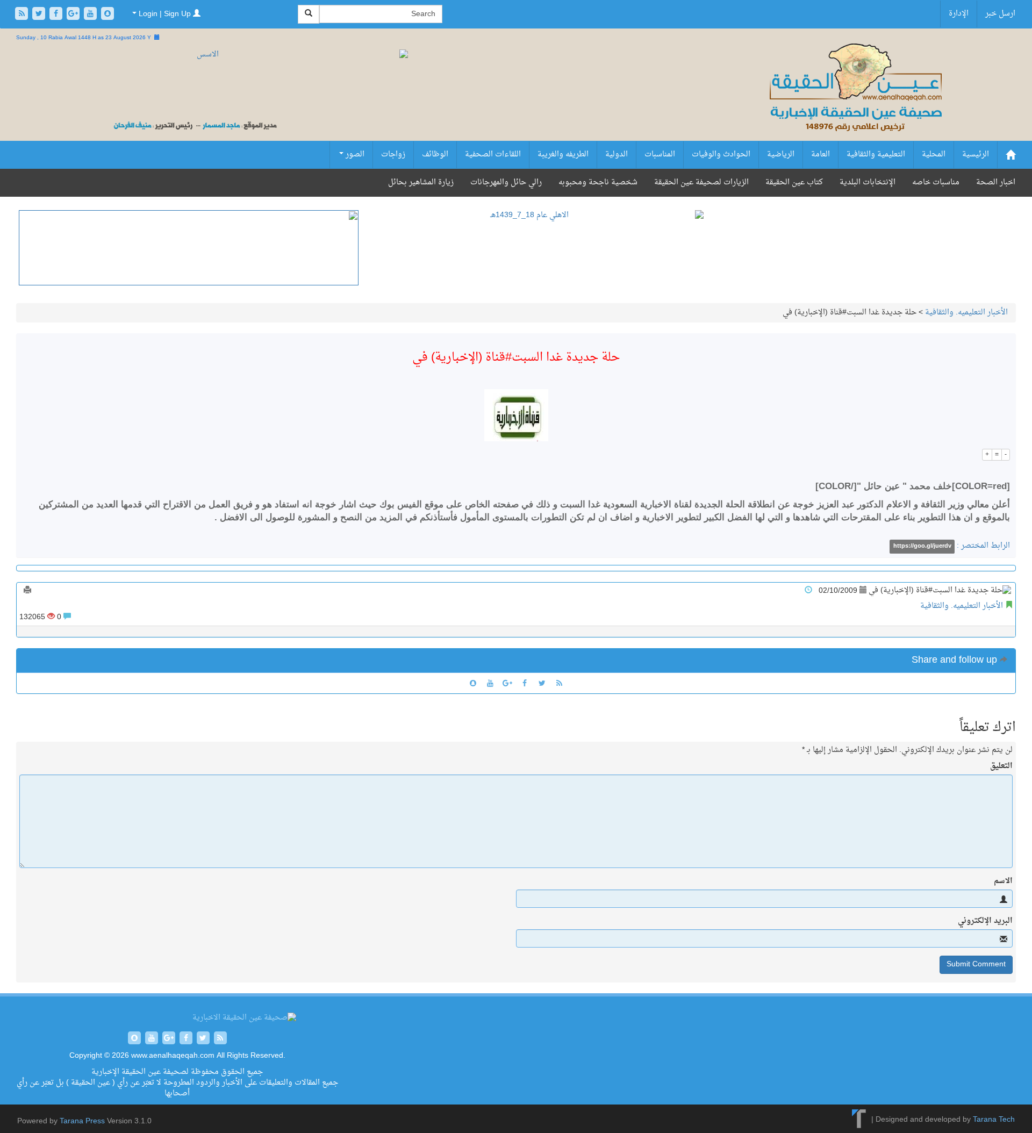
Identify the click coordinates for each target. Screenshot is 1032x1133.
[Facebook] (57, 15)
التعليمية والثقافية (876, 154)
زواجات (393, 154)
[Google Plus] (74, 15)
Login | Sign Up (165, 14)
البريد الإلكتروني (985, 921)
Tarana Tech (994, 1120)
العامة (820, 154)
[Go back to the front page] (854, 99)
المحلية (933, 154)
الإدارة (959, 13)
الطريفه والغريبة (563, 154)
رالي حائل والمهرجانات (506, 182)
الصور (353, 154)
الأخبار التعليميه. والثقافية (966, 312)
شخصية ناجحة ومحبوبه (597, 182)
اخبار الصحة (995, 182)
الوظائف (435, 154)
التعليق (1001, 766)
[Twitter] (39, 15)
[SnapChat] (107, 15)
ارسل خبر (1000, 13)
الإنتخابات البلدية (867, 182)
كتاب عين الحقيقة (794, 182)
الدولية (616, 154)
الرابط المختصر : (951, 546)
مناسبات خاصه (935, 182)
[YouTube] (91, 15)
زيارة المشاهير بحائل (421, 182)
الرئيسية (975, 154)
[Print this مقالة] (27, 591)
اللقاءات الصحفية (493, 154)
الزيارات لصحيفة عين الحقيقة (701, 182)
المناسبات (659, 154)
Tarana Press (82, 1121)
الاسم (1003, 881)
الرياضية (780, 154)
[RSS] (22, 15)
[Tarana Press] (859, 1120)
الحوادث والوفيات (721, 154)
